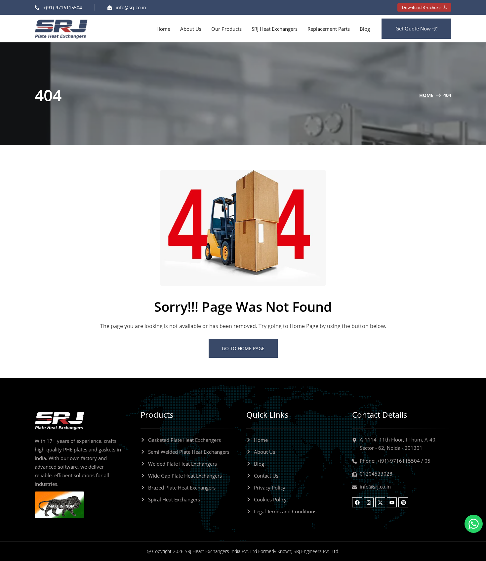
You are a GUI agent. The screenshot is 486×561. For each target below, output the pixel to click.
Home (163, 28)
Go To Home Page (243, 348)
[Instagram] (369, 502)
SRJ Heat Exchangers (275, 28)
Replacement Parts (328, 28)
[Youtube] (392, 502)
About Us (190, 28)
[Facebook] (357, 502)
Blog (365, 28)
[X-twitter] (380, 502)
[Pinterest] (403, 502)
